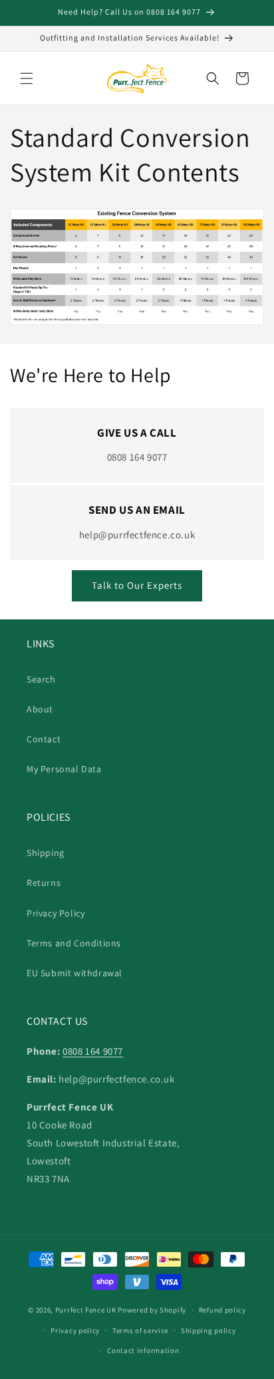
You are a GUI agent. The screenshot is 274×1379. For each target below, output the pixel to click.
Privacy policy (75, 1330)
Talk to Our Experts (137, 585)
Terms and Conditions (74, 943)
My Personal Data (64, 769)
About (40, 709)
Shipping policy (208, 1330)
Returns (44, 883)
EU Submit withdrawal (74, 973)
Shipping (46, 853)
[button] (26, 78)
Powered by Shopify (152, 1310)
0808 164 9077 (93, 1051)
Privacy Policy (55, 913)
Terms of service (140, 1330)
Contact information (143, 1350)
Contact (44, 739)
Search (41, 679)
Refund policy (222, 1310)
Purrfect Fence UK (85, 1310)
